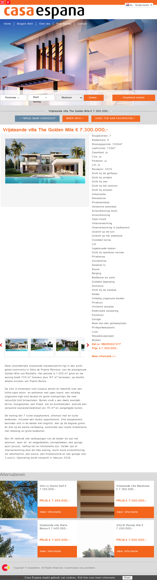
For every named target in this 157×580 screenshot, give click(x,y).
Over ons (44, 24)
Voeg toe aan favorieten (114, 118)
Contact (82, 24)
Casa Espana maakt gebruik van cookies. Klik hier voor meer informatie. (70, 577)
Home (7, 24)
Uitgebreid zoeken (134, 98)
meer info (73, 118)
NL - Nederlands (139, 5)
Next (87, 345)
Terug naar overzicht (39, 118)
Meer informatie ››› (104, 356)
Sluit (127, 577)
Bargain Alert (25, 24)
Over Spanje (63, 24)
